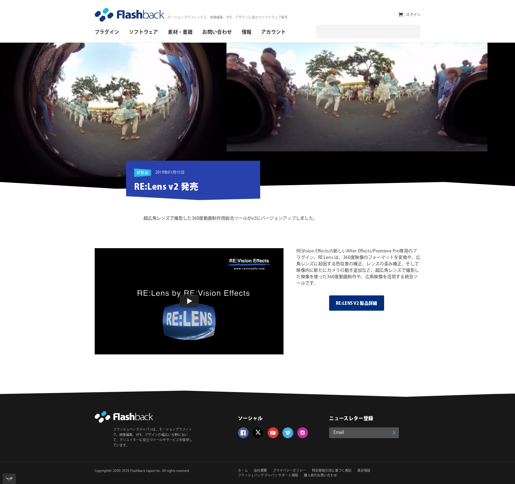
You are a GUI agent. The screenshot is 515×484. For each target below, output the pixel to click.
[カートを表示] (400, 14)
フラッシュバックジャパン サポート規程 (268, 475)
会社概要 (260, 470)
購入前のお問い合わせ (320, 475)
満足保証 (363, 470)
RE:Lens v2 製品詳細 (356, 303)
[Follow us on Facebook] (243, 432)
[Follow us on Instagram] (302, 432)
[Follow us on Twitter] (258, 432)
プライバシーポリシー (289, 470)
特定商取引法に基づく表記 (332, 470)
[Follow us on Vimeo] (287, 432)
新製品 (142, 172)
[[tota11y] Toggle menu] (9, 479)
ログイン (413, 14)
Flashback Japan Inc (145, 471)
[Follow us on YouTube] (273, 432)
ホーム (243, 470)
